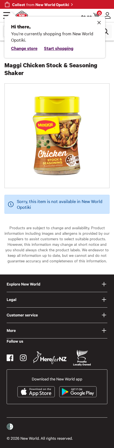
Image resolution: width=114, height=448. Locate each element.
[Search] (105, 31)
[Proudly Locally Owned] (82, 358)
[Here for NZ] (49, 357)
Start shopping (58, 48)
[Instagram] (23, 357)
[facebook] (10, 357)
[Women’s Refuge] (10, 426)
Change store (24, 48)
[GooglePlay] (78, 391)
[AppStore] (36, 391)
